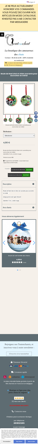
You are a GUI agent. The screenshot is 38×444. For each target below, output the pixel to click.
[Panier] (36, 113)
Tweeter (7, 169)
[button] (32, 119)
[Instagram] (36, 120)
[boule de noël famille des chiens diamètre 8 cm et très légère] (19, 236)
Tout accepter (31, 441)
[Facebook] (36, 116)
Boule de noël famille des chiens (19, 256)
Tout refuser (19, 441)
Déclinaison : (7, 131)
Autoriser (29, 170)
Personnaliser (7, 441)
